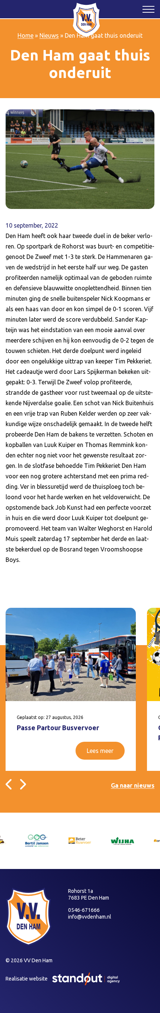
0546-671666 (84, 910)
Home (25, 35)
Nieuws (49, 35)
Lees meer (100, 750)
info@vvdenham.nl (89, 917)
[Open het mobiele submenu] (148, 9)
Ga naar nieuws (132, 785)
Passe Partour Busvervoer (58, 727)
